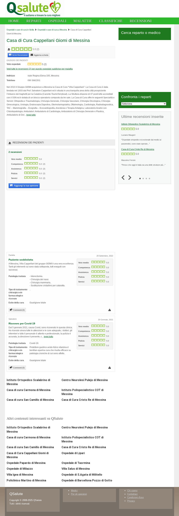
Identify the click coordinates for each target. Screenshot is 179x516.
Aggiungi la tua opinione (25, 185)
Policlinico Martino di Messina (26, 480)
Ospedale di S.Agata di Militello (82, 474)
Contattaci (132, 494)
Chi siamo (132, 490)
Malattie (82, 21)
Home (13, 21)
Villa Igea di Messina (20, 474)
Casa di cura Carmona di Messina (28, 390)
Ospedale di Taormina (76, 463)
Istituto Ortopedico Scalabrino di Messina (140, 124)
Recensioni (141, 21)
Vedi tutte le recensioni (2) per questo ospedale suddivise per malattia (40, 69)
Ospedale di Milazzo (20, 468)
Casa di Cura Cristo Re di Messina (84, 399)
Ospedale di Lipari (73, 453)
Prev (123, 177)
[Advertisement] (47, 128)
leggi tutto (31, 115)
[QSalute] (35, 16)
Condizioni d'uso (135, 497)
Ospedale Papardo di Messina (26, 463)
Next (129, 177)
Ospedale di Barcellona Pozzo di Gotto (87, 480)
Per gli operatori (79, 494)
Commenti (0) (19, 310)
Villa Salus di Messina (76, 468)
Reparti (33, 21)
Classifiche (111, 21)
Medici (74, 490)
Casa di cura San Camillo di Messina (30, 399)
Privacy (131, 501)
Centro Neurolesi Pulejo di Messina (85, 380)
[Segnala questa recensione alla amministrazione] (110, 310)
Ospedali (57, 21)
